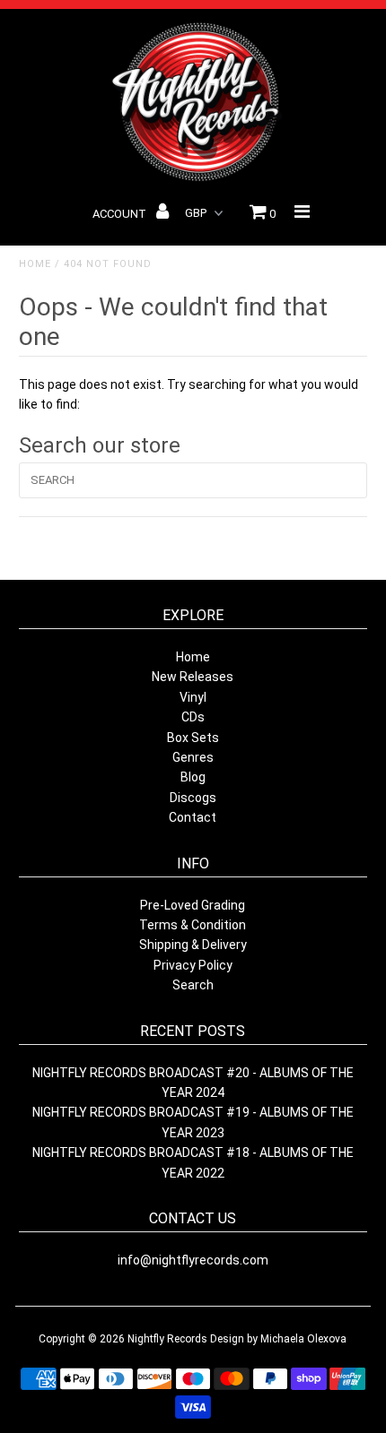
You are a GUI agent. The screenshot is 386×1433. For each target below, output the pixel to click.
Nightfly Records (167, 1339)
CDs (193, 717)
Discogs (193, 797)
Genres (193, 757)
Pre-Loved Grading (192, 905)
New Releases (192, 676)
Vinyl (193, 697)
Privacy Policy (193, 965)
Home (35, 264)
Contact (192, 817)
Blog (193, 777)
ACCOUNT (120, 213)
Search (193, 985)
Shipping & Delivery (193, 944)
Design (227, 1339)
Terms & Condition (192, 925)
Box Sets (193, 737)
